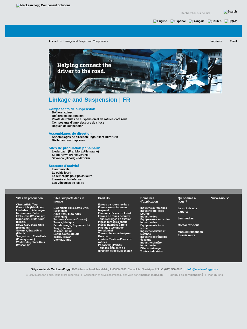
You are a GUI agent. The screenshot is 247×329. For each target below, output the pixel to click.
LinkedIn (219, 212)
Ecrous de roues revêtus (113, 204)
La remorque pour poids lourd (72, 176)
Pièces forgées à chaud (113, 221)
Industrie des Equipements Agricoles (155, 218)
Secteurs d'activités (76, 31)
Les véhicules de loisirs (68, 182)
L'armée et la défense (67, 179)
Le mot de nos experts (153, 31)
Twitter (220, 205)
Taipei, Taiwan (62, 236)
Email (233, 41)
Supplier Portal (175, 5)
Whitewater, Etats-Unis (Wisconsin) (30, 243)
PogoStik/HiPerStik (110, 244)
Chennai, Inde (62, 239)
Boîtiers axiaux (62, 112)
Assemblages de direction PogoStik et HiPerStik (85, 137)
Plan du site (215, 274)
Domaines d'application (149, 200)
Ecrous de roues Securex (114, 216)
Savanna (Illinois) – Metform (71, 158)
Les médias (186, 218)
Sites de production (29, 198)
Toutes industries (151, 251)
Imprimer (216, 41)
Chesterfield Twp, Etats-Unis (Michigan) (30, 206)
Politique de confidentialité (186, 274)
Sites (148, 5)
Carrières (229, 5)
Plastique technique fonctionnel (111, 229)
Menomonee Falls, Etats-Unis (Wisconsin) (30, 214)
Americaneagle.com (151, 274)
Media (190, 31)
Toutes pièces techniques (114, 233)
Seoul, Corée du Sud (67, 233)
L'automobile (60, 169)
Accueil (133, 5)
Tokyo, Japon (62, 228)
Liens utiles (206, 5)
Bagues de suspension (67, 126)
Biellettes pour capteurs (68, 140)
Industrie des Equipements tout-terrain (152, 225)
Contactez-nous (221, 31)
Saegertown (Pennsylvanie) (70, 155)
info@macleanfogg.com (202, 269)
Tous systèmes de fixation (114, 218)
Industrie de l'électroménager (151, 247)
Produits (114, 31)
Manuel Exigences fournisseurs (190, 233)
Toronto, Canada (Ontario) (70, 219)
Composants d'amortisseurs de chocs (78, 122)
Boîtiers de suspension (67, 116)
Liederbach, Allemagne (30, 210)
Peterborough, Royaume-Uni (72, 225)
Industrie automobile (153, 207)
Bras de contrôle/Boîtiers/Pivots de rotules (115, 239)
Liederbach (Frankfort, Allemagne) (75, 151)
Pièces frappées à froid (112, 224)
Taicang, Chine (63, 231)
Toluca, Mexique (64, 222)
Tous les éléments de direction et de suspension (115, 249)
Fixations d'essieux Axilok (114, 213)
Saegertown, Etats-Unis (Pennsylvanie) (31, 238)
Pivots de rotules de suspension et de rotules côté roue (89, 119)
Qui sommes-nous (28, 31)
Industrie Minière (151, 242)
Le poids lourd (61, 172)
